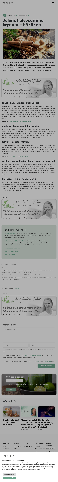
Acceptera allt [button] (9, 478)
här (39, 469)
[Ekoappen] (8, 456)
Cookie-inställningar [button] (9, 474)
